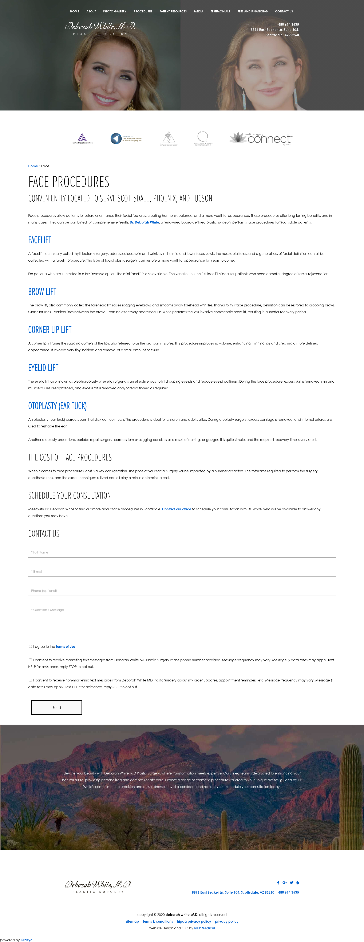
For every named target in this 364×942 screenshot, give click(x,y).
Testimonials (220, 11)
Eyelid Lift (43, 368)
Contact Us (284, 11)
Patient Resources (173, 11)
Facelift (39, 240)
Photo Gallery (114, 11)
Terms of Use (65, 646)
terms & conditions (158, 921)
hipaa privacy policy (194, 921)
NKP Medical (204, 928)
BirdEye (26, 940)
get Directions (128, 812)
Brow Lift (42, 292)
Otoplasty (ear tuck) (57, 406)
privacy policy (226, 921)
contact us (235, 812)
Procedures (143, 11)
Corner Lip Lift (49, 330)
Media (198, 11)
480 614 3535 (288, 24)
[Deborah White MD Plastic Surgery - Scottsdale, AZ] (100, 28)
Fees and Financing (252, 11)
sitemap (132, 921)
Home (74, 11)
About (91, 11)
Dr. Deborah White (144, 222)
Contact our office (176, 509)
